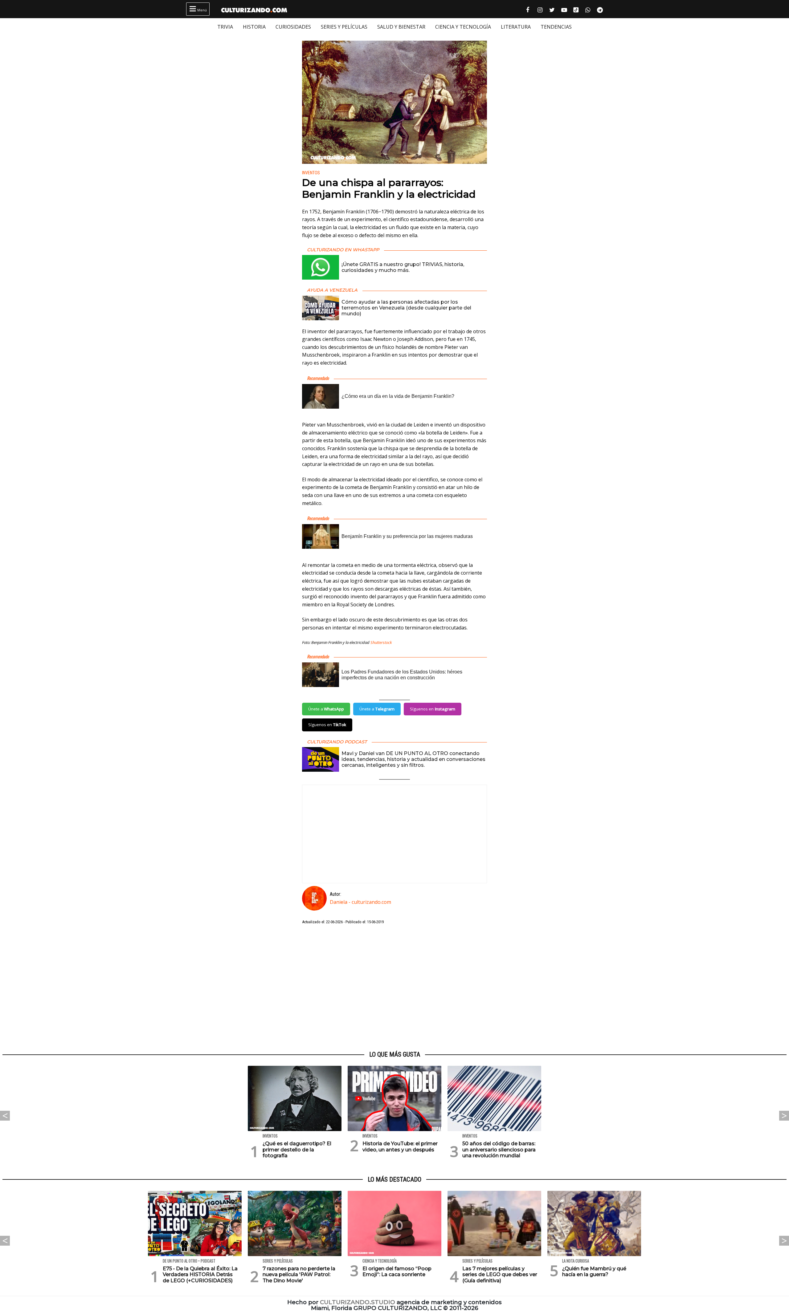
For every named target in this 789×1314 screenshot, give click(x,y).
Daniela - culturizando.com (360, 902)
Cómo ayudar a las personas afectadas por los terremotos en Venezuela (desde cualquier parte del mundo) (406, 308)
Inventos (311, 173)
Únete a (326, 709)
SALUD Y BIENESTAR (401, 26)
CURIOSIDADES (293, 26)
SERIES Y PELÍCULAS (344, 26)
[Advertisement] (394, 987)
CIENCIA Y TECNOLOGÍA (463, 26)
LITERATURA (516, 26)
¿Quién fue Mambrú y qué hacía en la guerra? (594, 1271)
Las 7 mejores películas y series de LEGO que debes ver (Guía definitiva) (499, 1274)
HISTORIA (254, 26)
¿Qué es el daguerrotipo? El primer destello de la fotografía (297, 1149)
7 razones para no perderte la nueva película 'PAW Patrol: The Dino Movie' (299, 1274)
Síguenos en (432, 709)
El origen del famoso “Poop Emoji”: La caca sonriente (396, 1271)
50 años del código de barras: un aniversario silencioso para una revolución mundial (499, 1149)
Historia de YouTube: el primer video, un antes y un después (400, 1146)
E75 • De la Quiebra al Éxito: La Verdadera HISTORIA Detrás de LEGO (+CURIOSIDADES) (200, 1274)
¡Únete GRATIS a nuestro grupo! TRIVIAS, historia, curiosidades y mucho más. (402, 267)
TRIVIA (225, 26)
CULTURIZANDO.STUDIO (357, 1302)
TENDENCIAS (556, 26)
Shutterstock (381, 642)
